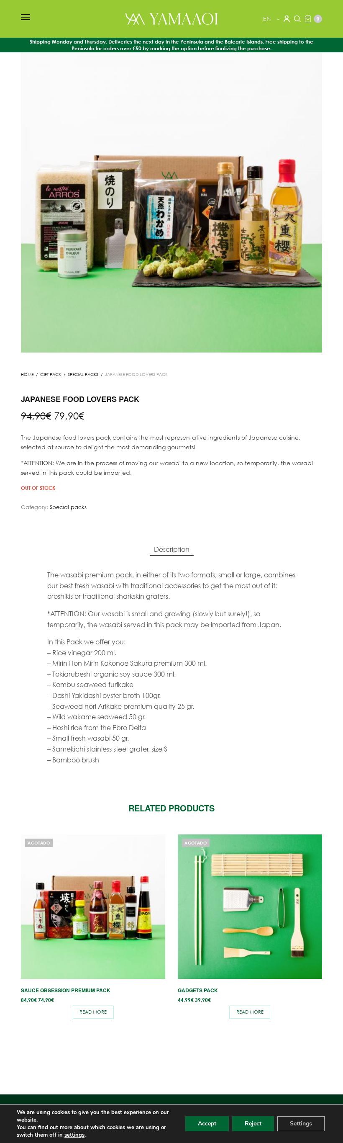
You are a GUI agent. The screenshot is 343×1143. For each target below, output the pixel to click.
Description (171, 549)
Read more (93, 1012)
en (267, 19)
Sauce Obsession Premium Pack (65, 990)
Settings (301, 1124)
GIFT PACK (50, 374)
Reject (253, 1124)
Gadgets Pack (198, 990)
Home (27, 374)
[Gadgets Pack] (250, 906)
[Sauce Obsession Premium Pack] (93, 906)
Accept (207, 1124)
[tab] (172, 549)
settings (74, 1135)
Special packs (83, 374)
